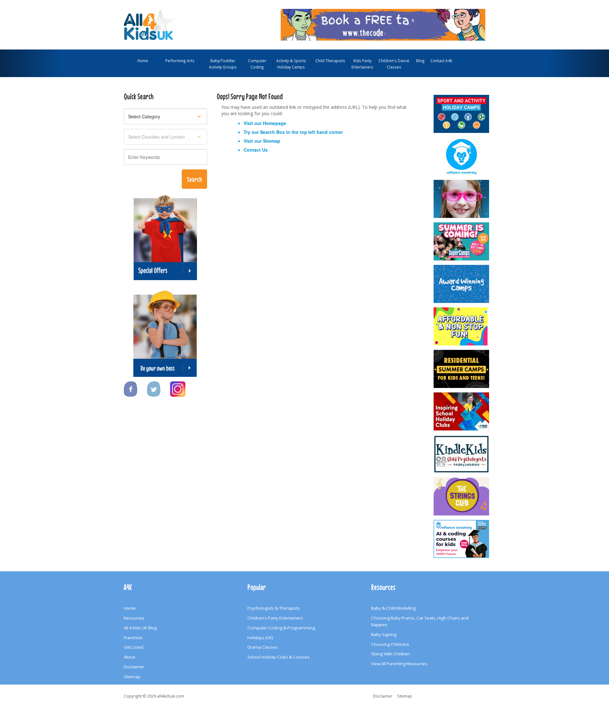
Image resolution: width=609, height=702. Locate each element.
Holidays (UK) (260, 637)
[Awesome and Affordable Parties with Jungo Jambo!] (462, 326)
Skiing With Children (390, 654)
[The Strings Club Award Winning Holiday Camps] (462, 496)
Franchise (133, 637)
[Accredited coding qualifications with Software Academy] (462, 539)
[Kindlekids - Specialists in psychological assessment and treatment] (462, 454)
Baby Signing (383, 634)
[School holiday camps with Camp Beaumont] (462, 284)
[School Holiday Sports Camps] (462, 411)
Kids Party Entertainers (362, 63)
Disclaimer (134, 667)
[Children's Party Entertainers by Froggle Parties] (462, 199)
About (129, 657)
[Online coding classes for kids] (383, 24)
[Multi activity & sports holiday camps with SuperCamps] (462, 241)
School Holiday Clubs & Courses (278, 657)
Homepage (274, 123)
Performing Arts (179, 60)
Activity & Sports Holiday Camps (291, 63)
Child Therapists (330, 60)
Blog (420, 60)
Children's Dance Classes (393, 63)
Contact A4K (441, 60)
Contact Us (256, 150)
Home (142, 60)
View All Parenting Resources (399, 663)
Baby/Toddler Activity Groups (223, 63)
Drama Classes (262, 647)
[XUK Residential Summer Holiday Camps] (462, 369)
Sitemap (271, 141)
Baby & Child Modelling (393, 608)
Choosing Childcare (390, 644)
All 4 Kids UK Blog (140, 628)
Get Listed (133, 647)
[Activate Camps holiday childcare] (462, 114)
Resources (134, 618)
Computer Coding (257, 63)
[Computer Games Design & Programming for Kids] (462, 156)
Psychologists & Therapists (273, 608)
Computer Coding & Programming (281, 628)
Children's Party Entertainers (275, 618)
